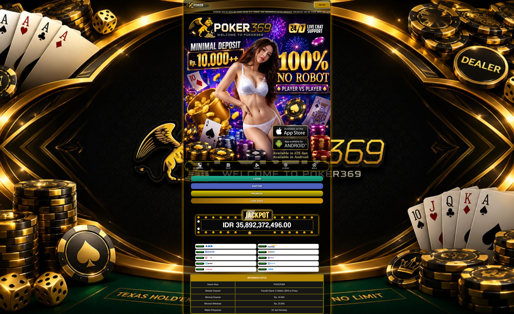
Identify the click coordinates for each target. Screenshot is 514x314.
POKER (199, 168)
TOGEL (257, 168)
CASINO (285, 168)
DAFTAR (322, 5)
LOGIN (257, 178)
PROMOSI (257, 193)
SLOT (228, 168)
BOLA (314, 168)
